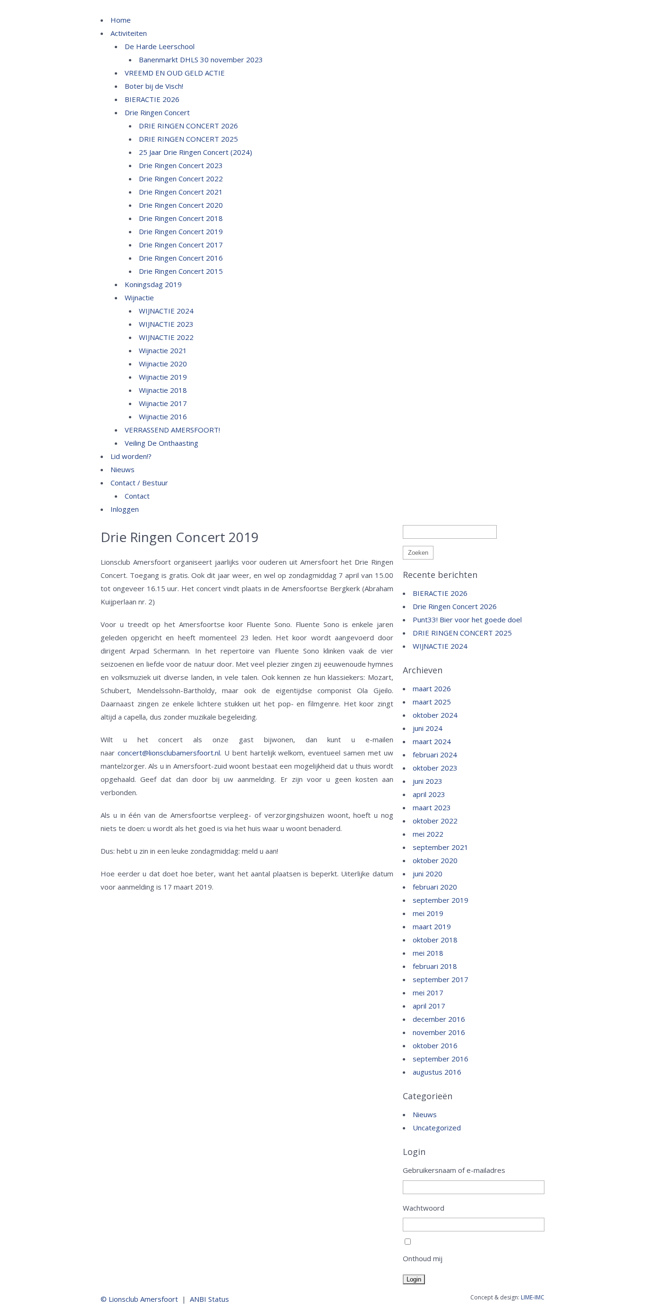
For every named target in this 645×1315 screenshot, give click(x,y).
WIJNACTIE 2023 (166, 324)
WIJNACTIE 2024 (166, 310)
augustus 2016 (437, 1072)
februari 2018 (435, 966)
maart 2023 (432, 807)
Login (414, 1279)
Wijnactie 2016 (163, 416)
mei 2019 (428, 913)
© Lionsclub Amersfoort (139, 1299)
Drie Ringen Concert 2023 (181, 165)
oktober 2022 (435, 820)
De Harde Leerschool (160, 46)
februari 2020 (435, 886)
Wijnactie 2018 (163, 390)
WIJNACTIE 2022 (166, 337)
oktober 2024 (435, 715)
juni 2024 (427, 728)
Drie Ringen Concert (157, 112)
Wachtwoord (423, 1208)
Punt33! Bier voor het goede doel (467, 619)
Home (120, 20)
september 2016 (440, 1058)
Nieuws (122, 469)
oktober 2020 (435, 860)
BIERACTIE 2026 (152, 99)
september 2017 (440, 979)
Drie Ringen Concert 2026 (455, 606)
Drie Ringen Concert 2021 (181, 191)
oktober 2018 (435, 939)
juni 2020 (427, 873)
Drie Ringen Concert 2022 (181, 178)
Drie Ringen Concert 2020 (181, 205)
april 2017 (429, 1005)
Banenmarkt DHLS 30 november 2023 (201, 59)
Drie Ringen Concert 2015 (181, 271)
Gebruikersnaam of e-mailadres (454, 1170)
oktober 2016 (435, 1045)
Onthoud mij (422, 1258)
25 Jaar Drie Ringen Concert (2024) (195, 152)
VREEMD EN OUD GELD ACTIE (175, 72)
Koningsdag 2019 (153, 284)
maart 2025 (432, 701)
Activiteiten (128, 33)
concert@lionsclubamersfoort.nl (169, 752)
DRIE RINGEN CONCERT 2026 (188, 125)
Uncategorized (437, 1127)
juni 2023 (427, 781)
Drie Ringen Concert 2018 (181, 218)
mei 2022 (428, 834)
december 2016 (439, 1019)
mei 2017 (428, 992)
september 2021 (440, 847)
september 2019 (440, 900)
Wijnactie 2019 (163, 377)
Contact (137, 496)
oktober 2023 (435, 767)
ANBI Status (209, 1299)
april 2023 (429, 794)
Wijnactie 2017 (163, 403)
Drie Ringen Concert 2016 (181, 258)
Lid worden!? (131, 456)
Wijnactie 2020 (163, 363)
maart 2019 (432, 926)
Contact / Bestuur (139, 482)
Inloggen (124, 509)
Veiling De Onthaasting (161, 443)
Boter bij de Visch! (154, 86)
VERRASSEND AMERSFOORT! (172, 429)
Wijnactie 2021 (163, 350)
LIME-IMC (532, 1297)
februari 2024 (435, 754)
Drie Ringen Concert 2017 (181, 244)
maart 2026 (432, 688)
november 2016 (439, 1032)
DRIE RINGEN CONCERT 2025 (188, 139)
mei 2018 (428, 953)
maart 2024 (432, 741)
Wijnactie (139, 297)
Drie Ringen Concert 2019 (181, 231)
